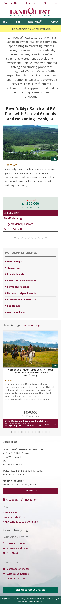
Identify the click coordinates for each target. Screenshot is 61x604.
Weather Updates (16, 543)
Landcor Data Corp (14, 517)
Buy (5, 21)
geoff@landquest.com (20, 224)
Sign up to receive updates (30, 589)
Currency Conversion (17, 573)
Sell (18, 21)
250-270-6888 (15, 229)
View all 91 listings (31, 325)
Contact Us (10, 3)
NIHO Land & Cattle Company (20, 521)
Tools (29, 3)
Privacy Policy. (36, 601)
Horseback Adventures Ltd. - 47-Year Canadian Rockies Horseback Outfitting (30, 372)
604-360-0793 (33, 425)
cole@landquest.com (15, 425)
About (54, 21)
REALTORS (34, 21)
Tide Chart (12, 553)
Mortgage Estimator (17, 568)
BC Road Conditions (17, 548)
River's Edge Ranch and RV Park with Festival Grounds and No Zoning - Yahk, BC (30, 113)
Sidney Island (10, 512)
